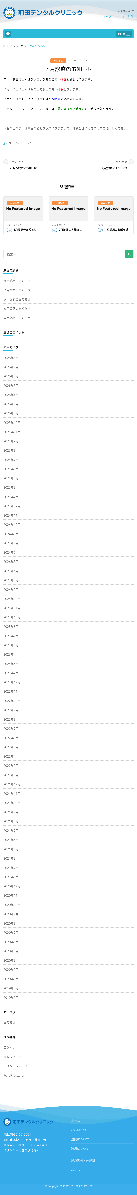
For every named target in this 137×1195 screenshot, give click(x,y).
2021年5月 (11, 840)
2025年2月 (11, 497)
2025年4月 (11, 478)
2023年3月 (11, 664)
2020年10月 (11, 905)
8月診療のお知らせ (25, 229)
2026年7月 (11, 367)
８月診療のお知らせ (16, 281)
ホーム (75, 1121)
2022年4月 (11, 756)
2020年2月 (11, 970)
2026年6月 (11, 376)
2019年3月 (11, 988)
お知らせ (18, 45)
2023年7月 (11, 636)
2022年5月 (11, 747)
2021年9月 (11, 812)
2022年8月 (11, 719)
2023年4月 (11, 654)
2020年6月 (11, 942)
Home (6, 45)
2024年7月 (11, 543)
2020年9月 (11, 914)
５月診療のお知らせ (16, 309)
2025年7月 (11, 460)
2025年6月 (11, 469)
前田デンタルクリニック (19, 143)
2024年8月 (11, 534)
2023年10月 (11, 617)
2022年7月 (11, 729)
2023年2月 (11, 673)
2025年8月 (11, 450)
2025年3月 (11, 487)
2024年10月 (11, 525)
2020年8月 (11, 923)
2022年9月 (11, 710)
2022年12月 (11, 682)
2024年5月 (11, 562)
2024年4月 (11, 571)
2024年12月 (11, 506)
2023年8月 (11, 627)
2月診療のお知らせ (70, 229)
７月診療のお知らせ (16, 290)
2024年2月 (11, 590)
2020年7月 (11, 933)
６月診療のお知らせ (16, 299)
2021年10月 (11, 803)
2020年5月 (11, 951)
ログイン (9, 1047)
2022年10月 (11, 701)
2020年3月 (11, 960)
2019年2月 (11, 998)
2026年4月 (11, 395)
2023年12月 (11, 599)
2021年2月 (11, 868)
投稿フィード (12, 1057)
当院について (80, 1139)
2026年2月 (11, 413)
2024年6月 (11, 552)
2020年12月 (11, 886)
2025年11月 (11, 432)
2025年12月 (11, 423)
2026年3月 (11, 404)
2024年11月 (11, 515)
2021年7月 (11, 831)
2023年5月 (11, 645)
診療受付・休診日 (83, 1160)
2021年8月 (11, 821)
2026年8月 (11, 358)
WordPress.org (13, 1075)
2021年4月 (11, 849)
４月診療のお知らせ (116, 229)
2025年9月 (11, 441)
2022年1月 (11, 775)
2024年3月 (11, 580)
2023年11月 (11, 608)
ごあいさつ (78, 1130)
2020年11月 (11, 895)
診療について (80, 1149)
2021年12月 (11, 784)
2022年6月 (11, 738)
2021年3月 (11, 858)
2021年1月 (11, 877)
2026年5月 (11, 386)
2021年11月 (11, 794)
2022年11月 (11, 691)
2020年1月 (11, 979)
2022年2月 (11, 766)
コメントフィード (15, 1066)
